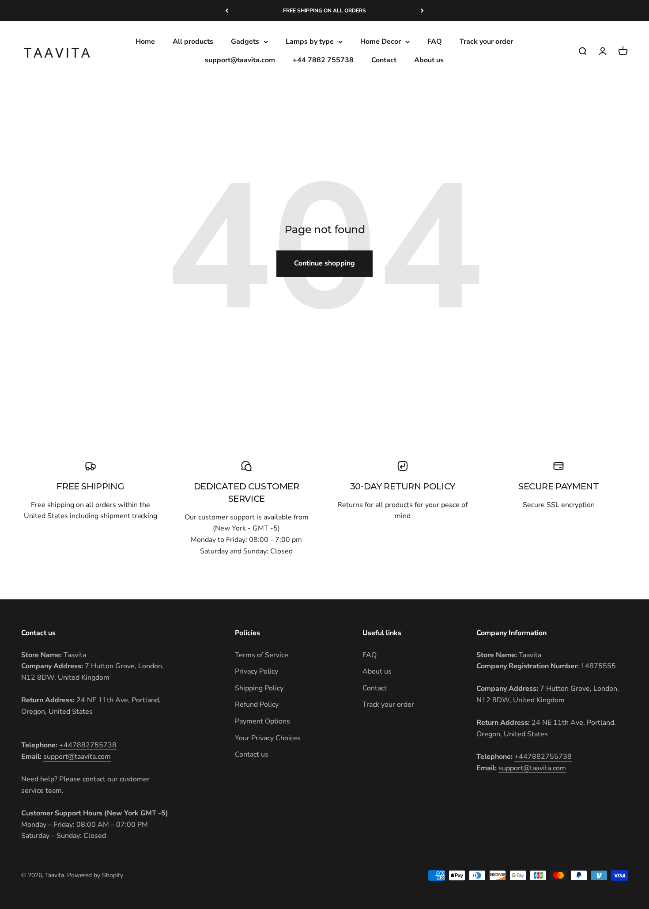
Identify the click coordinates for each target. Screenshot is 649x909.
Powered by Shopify (95, 875)
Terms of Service (261, 655)
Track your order (486, 41)
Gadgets (245, 41)
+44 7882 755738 (323, 60)
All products (193, 41)
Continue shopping (324, 263)
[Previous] (226, 10)
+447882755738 (88, 745)
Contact (383, 60)
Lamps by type (310, 41)
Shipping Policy (259, 688)
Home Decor (380, 41)
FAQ (434, 41)
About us (429, 60)
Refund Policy (257, 704)
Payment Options (262, 721)
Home (145, 41)
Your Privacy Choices (268, 738)
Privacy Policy (256, 671)
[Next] (422, 10)
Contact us (251, 754)
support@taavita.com (240, 60)
